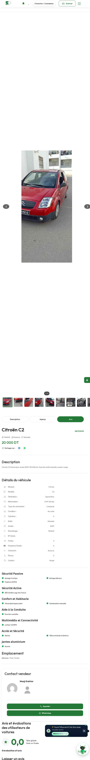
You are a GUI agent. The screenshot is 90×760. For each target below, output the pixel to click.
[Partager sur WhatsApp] (24, 448)
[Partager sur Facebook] (19, 448)
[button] (82, 749)
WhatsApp (46, 713)
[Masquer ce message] (84, 731)
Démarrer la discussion (61, 734)
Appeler (46, 706)
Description (15, 419)
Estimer (69, 3)
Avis (70, 419)
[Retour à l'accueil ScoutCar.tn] (9, 3)
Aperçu (43, 419)
